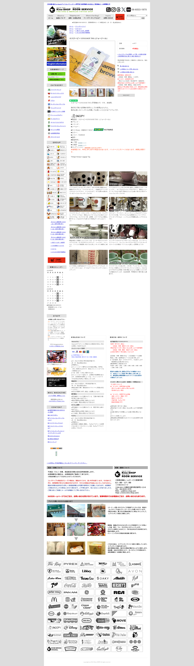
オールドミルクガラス (57, 122)
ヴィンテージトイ (56, 108)
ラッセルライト (55, 118)
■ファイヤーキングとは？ (55, 423)
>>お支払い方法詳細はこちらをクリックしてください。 (67, 463)
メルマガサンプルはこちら (56, 401)
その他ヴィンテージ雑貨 (58, 111)
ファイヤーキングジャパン (58, 126)
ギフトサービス (55, 137)
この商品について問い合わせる (129, 69)
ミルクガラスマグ (56, 97)
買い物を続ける (124, 66)
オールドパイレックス (57, 93)
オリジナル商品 (55, 129)
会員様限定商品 (55, 133)
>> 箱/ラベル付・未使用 (58, 242)
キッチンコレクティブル (58, 104)
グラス (53, 100)
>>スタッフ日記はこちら (56, 346)
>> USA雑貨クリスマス (57, 245)
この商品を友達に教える (127, 72)
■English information (54, 436)
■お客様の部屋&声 (53, 439)
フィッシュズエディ (56, 115)
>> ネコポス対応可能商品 (58, 252)
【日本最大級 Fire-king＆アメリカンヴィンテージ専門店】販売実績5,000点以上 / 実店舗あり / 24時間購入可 (78, 4)
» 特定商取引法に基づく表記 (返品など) (129, 56)
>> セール (53, 249)
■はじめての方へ (53, 415)
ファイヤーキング (56, 89)
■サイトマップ (52, 442)
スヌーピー (78, 28)
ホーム (71, 26)
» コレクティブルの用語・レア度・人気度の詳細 (132, 54)
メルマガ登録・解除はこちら (56, 395)
